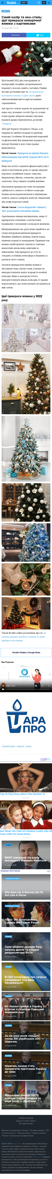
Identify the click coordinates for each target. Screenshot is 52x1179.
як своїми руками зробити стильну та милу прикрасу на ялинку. (24, 636)
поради (28, 746)
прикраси (20, 746)
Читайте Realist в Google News (26, 652)
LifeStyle (5, 11)
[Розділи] (49, 1)
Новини (8, 845)
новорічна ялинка (8, 746)
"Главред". (7, 123)
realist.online (37, 1157)
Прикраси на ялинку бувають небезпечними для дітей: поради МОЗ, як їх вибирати (25, 157)
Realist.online (17, 1144)
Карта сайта (6, 1141)
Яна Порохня (7, 662)
